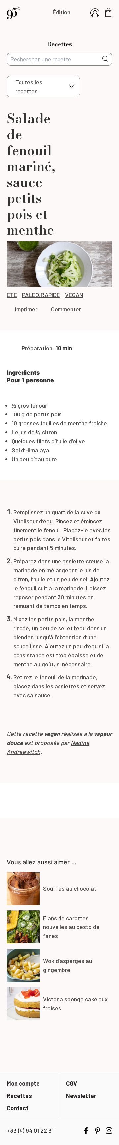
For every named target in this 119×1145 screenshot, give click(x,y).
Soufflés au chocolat (69, 888)
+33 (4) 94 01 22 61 (30, 1130)
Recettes (19, 1095)
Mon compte (23, 1083)
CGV (71, 1083)
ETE (12, 294)
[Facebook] (86, 1130)
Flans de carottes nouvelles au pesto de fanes (71, 926)
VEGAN (74, 294)
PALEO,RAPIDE (41, 294)
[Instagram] (109, 1130)
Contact (18, 1108)
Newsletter (81, 1095)
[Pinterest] (97, 1130)
